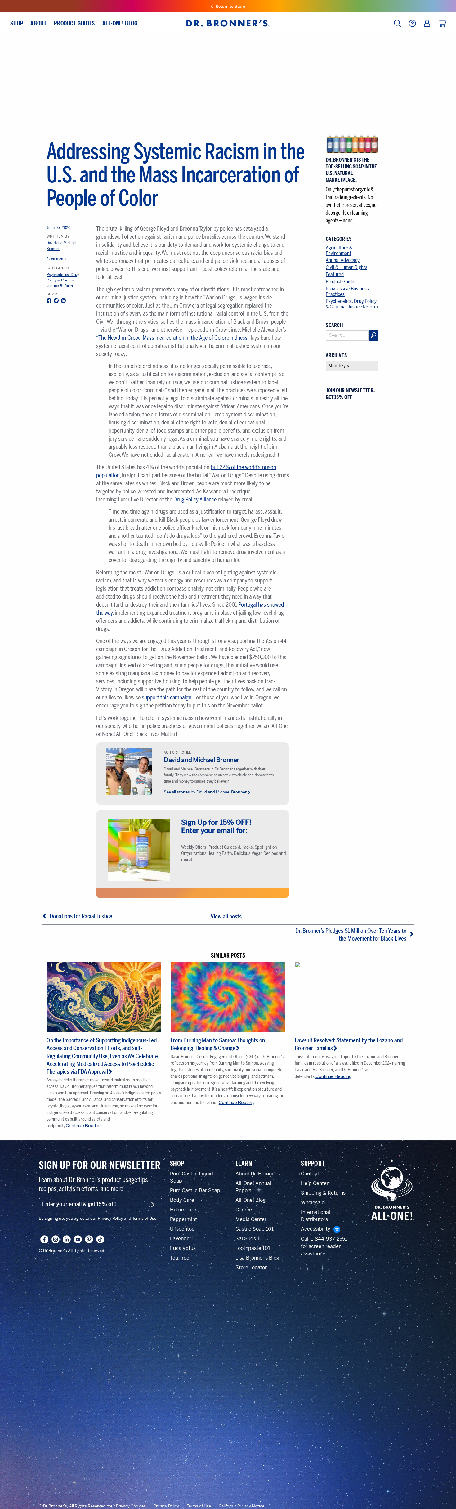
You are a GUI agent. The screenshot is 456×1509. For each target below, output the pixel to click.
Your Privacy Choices (126, 1506)
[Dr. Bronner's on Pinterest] (89, 1239)
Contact (310, 1173)
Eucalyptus (183, 1248)
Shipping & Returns (323, 1193)
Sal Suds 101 (250, 1238)
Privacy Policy (166, 1506)
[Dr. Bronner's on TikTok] (100, 1239)
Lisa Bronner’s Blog (257, 1258)
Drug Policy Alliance (195, 499)
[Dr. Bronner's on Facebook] (44, 1239)
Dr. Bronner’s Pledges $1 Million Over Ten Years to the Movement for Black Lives (350, 934)
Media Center (250, 1219)
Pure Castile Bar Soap (195, 1190)
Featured (335, 274)
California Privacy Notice (241, 1506)
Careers (244, 1209)
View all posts (226, 916)
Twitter (56, 301)
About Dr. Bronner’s (257, 1173)
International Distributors (315, 1216)
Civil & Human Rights (346, 267)
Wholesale (312, 1202)
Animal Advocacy (343, 260)
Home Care (183, 1209)
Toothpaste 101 (252, 1248)
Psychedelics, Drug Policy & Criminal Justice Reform (63, 280)
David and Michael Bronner (201, 760)
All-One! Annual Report (253, 1187)
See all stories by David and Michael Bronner (205, 792)
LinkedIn (63, 301)
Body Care (182, 1200)
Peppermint (183, 1219)
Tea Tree (179, 1258)
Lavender (180, 1238)
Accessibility (315, 1229)
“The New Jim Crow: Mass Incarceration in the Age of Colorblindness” (172, 338)
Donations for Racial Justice (81, 916)
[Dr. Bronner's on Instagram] (55, 1239)
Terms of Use (199, 1506)
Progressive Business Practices (347, 291)
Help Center (315, 1183)
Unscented (182, 1229)
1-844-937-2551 (329, 1239)
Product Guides (341, 282)
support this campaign (166, 697)
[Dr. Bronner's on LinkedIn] (66, 1239)
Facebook (49, 301)
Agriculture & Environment (339, 250)
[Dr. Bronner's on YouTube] (77, 1239)
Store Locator (251, 1267)
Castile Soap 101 (254, 1229)
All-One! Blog (250, 1200)
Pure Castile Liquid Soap (191, 1177)
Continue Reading (84, 1126)
